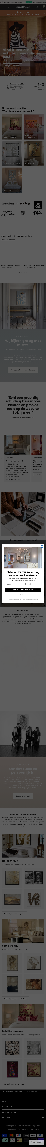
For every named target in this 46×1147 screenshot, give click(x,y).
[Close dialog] (42, 546)
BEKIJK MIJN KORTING (23, 590)
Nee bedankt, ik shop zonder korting (23, 594)
